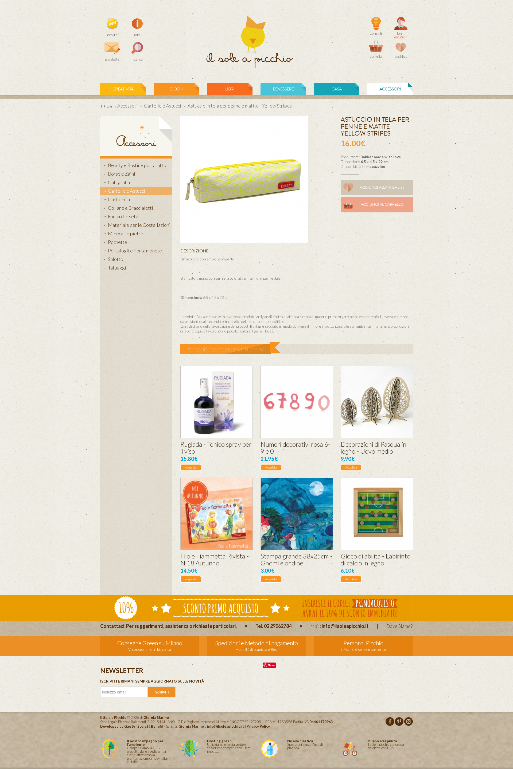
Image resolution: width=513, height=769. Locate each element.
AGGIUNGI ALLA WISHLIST (382, 187)
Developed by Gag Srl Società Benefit (132, 726)
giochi (176, 89)
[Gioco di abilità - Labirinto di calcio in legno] (377, 514)
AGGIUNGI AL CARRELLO (382, 204)
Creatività (123, 89)
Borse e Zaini (121, 174)
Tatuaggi (117, 268)
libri (229, 89)
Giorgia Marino (191, 726)
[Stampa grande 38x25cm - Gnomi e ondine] (297, 514)
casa (337, 89)
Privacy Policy (258, 726)
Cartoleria (119, 199)
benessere (283, 89)
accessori (390, 89)
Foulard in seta (123, 216)
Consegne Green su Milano (149, 643)
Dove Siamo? (399, 626)
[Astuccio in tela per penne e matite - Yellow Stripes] (244, 179)
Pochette (117, 242)
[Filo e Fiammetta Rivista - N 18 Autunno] (216, 514)
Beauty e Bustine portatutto (137, 165)
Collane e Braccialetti (130, 208)
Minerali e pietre (125, 233)
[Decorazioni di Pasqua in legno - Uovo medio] (377, 402)
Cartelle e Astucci (162, 106)
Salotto (115, 259)
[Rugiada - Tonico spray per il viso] (216, 402)
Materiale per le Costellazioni (139, 225)
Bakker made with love (380, 156)
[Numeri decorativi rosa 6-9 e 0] (297, 402)
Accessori (127, 106)
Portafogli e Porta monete (135, 250)
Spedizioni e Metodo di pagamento (256, 643)
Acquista (191, 467)
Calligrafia (119, 182)
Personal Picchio (363, 643)
